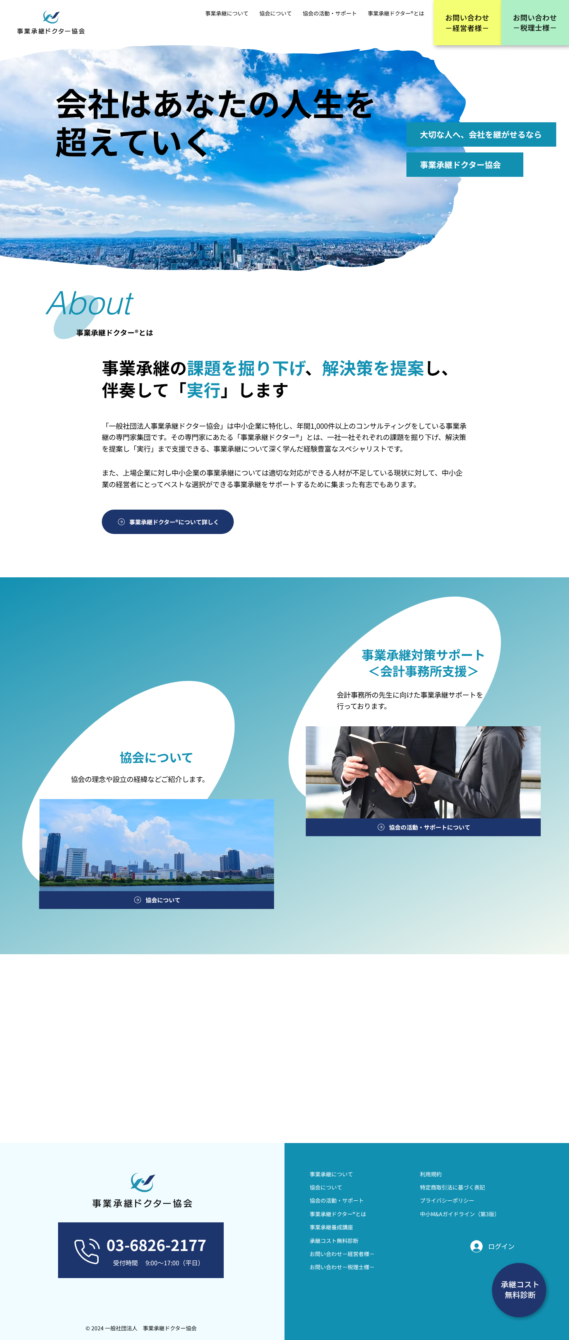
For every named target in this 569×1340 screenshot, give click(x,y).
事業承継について (331, 1174)
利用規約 (431, 1174)
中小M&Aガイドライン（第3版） (460, 1214)
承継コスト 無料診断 (520, 1289)
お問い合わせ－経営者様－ (342, 1254)
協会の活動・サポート (337, 1200)
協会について (326, 1187)
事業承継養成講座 (331, 1227)
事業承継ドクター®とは (338, 1214)
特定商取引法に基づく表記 (452, 1187)
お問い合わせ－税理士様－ (342, 1267)
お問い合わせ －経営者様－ (467, 22)
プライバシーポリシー (447, 1200)
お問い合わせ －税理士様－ (535, 22)
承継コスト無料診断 (334, 1240)
